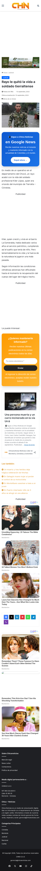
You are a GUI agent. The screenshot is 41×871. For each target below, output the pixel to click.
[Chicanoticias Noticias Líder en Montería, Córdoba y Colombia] (20, 6)
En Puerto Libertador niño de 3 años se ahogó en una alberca (16, 491)
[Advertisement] (20, 35)
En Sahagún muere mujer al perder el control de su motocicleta (18, 478)
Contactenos (6, 767)
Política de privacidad (9, 770)
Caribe (4, 844)
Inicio (5, 73)
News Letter (6, 763)
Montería (5, 833)
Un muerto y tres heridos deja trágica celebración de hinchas (16, 471)
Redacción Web (8, 91)
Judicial (11, 73)
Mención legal (7, 760)
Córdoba (5, 830)
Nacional (5, 840)
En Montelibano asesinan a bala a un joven (19, 484)
